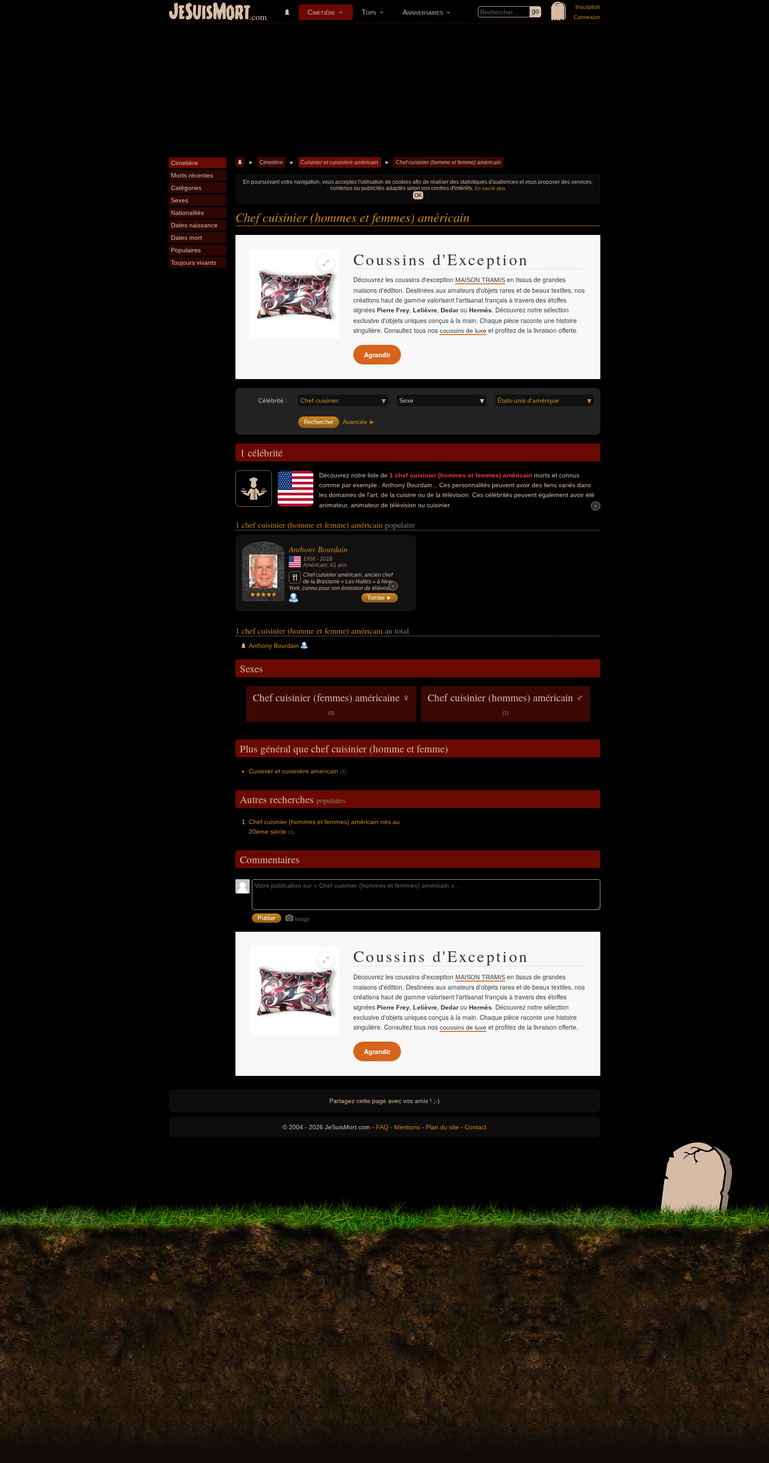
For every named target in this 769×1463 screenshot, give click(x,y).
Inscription (587, 7)
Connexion (587, 17)
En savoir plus (490, 188)
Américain (315, 565)
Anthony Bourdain (318, 549)
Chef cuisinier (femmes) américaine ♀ (331, 703)
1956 (309, 559)
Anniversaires (423, 12)
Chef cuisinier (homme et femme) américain (448, 162)
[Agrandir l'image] (326, 263)
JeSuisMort (210, 12)
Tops (369, 12)
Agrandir (377, 354)
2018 (326, 559)
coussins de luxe (463, 330)
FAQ (382, 1127)
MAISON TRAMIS (480, 279)
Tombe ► (379, 597)
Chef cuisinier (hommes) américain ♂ (505, 703)
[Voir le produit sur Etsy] (294, 294)
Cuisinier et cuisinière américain (339, 162)
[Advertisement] (384, 90)
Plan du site (442, 1127)
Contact (475, 1127)
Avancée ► (359, 421)
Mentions (407, 1127)
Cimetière (321, 12)
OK (418, 195)
